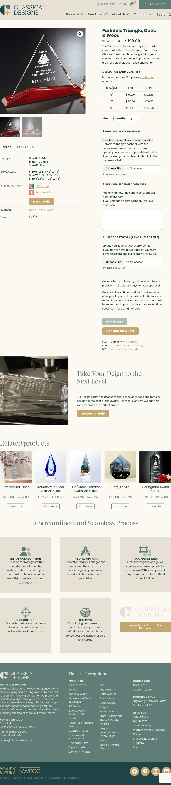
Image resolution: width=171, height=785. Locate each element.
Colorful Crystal (78, 730)
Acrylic (72, 689)
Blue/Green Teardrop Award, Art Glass (85, 489)
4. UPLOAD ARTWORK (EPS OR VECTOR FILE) (131, 237)
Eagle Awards (76, 747)
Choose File (113, 168)
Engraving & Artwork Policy (149, 701)
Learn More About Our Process (145, 626)
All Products (129, 341)
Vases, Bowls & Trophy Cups (109, 734)
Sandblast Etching (47, 192)
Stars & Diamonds (111, 716)
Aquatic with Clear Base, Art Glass (50, 489)
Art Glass (74, 706)
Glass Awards (108, 694)
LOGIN (122, 4)
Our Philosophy (142, 725)
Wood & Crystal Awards (124, 349)
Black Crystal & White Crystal (77, 712)
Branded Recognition (146, 738)
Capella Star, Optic (15, 487)
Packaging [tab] (25, 147)
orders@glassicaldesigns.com (18, 740)
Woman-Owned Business (149, 730)
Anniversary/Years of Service (79, 700)
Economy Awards (79, 751)
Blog (135, 747)
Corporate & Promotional (76, 736)
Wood (50, 210)
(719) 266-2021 (106, 4)
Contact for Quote (120, 331)
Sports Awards (109, 711)
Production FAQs (143, 705)
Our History (140, 721)
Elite (102, 685)
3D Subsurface (77, 685)
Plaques (104, 707)
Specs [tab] (7, 147)
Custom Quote (142, 689)
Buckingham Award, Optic (155, 489)
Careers (138, 734)
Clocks (72, 718)
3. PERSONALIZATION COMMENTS (124, 184)
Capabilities (140, 716)
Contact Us (142, 14)
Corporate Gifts (78, 743)
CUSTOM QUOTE (155, 4)
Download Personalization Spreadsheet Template (127, 140)
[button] (80, 34)
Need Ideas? (97, 14)
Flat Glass (106, 689)
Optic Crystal (37, 210)
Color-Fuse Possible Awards (126, 345)
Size (105, 118)
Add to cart (114, 322)
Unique (104, 728)
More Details (41, 201)
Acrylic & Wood (77, 694)
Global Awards (109, 698)
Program (138, 743)
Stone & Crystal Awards (109, 722)
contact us (147, 77)
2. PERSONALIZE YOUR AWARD (122, 131)
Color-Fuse (42, 186)
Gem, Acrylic (120, 487)
